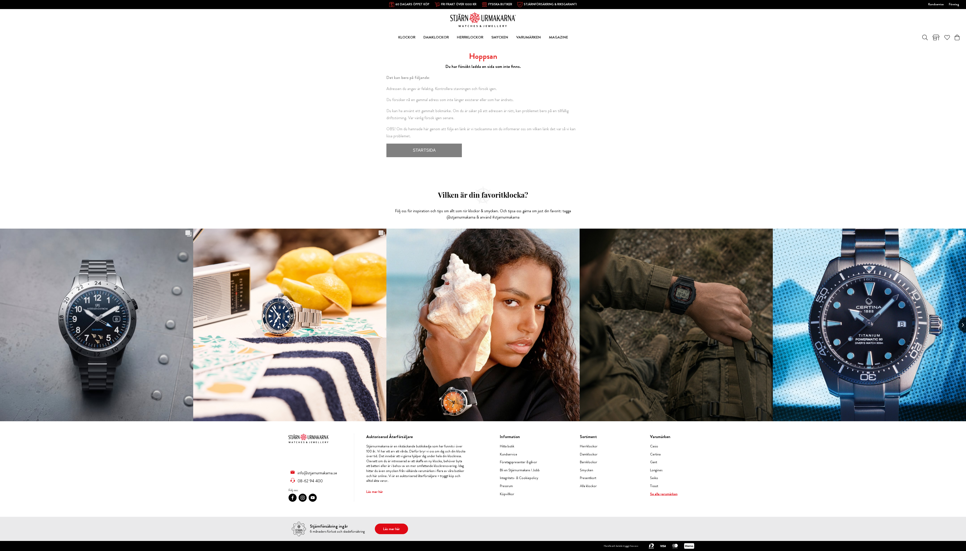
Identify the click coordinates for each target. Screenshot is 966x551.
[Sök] (925, 37)
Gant (653, 462)
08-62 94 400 (310, 481)
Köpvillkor (507, 494)
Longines (656, 470)
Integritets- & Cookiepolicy (519, 478)
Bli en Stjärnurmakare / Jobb (520, 470)
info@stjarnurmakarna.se (317, 473)
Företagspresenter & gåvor (518, 462)
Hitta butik (507, 446)
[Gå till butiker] (936, 37)
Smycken (586, 470)
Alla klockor (588, 486)
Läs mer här (374, 491)
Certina (655, 454)
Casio (654, 446)
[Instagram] (303, 498)
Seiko (654, 478)
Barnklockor (588, 462)
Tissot (654, 486)
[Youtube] (313, 498)
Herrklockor (588, 446)
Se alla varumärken (663, 494)
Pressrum (506, 486)
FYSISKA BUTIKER (500, 4)
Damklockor (588, 454)
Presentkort (588, 478)
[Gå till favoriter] (947, 37)
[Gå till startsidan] (483, 19)
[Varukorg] (957, 37)
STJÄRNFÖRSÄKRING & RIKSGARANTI (550, 4)
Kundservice (936, 4)
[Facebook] (293, 498)
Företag (954, 4)
